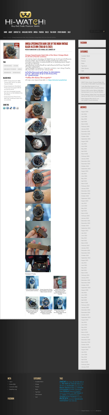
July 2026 (84, 114)
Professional (79, 396)
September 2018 (85, 347)
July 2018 (84, 352)
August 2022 (84, 230)
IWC (60, 395)
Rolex (82, 63)
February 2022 (85, 245)
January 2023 (85, 218)
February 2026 (85, 126)
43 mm (82, 384)
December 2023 (85, 191)
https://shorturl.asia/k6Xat (57, 80)
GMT (72, 393)
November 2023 (85, 193)
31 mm (75, 382)
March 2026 (84, 124)
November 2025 (85, 134)
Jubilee (64, 395)
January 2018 (85, 367)
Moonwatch (77, 395)
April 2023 (84, 210)
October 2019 (85, 315)
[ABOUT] (10, 32)
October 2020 (85, 285)
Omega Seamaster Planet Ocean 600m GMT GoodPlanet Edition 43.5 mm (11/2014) (13, 98)
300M (65, 385)
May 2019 (84, 327)
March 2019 (84, 332)
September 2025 (85, 139)
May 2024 (84, 178)
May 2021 (84, 267)
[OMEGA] (35, 32)
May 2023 (84, 208)
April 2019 (84, 329)
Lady (68, 395)
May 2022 (84, 238)
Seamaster (71, 399)
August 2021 (84, 260)
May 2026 (84, 119)
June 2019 (84, 325)
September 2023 (85, 198)
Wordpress (98, 410)
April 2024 (84, 181)
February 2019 (85, 334)
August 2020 (84, 290)
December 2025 (85, 131)
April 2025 (84, 151)
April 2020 (84, 300)
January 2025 (85, 158)
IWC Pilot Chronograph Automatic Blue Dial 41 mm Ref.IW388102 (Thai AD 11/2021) (13, 93)
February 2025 (85, 156)
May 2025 (84, 149)
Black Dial (64, 388)
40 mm (65, 384)
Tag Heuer (84, 66)
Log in (10, 381)
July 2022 (84, 233)
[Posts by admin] (31, 50)
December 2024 (85, 161)
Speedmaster (7, 72)
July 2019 (84, 322)
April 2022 (84, 240)
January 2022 (85, 248)
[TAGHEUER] (53, 32)
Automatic (70, 386)
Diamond (61, 393)
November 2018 (85, 342)
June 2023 (84, 206)
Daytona (78, 391)
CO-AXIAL (71, 389)
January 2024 (85, 188)
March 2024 (84, 183)
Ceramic (80, 388)
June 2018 (84, 354)
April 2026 (84, 121)
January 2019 (85, 337)
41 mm (71, 384)
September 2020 (85, 287)
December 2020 (85, 280)
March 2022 (84, 243)
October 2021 (85, 255)
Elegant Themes (85, 410)
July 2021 (84, 263)
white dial (74, 400)
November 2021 (85, 253)
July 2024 (84, 173)
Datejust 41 (72, 391)
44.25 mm (16, 65)
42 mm (77, 384)
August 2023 (84, 201)
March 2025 (84, 153)
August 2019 (84, 320)
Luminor (71, 395)
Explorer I (68, 393)
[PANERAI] (41, 32)
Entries (12, 384)
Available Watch (85, 56)
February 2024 (85, 186)
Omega (9, 37)
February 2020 (85, 305)
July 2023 (84, 203)
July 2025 (84, 144)
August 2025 (84, 141)
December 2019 (85, 310)
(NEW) (63, 381)
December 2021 (85, 250)
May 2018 (84, 357)
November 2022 (85, 223)
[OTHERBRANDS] (62, 32)
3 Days (70, 382)
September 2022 (85, 228)
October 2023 (85, 196)
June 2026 (84, 116)
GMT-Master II (78, 393)
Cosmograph (78, 389)
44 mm (62, 386)
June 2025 (84, 146)
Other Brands (85, 68)
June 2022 (84, 235)
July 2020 (84, 292)
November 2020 (85, 282)
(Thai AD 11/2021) (8, 65)
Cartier (75, 387)
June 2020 (84, 295)
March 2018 (84, 362)
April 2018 (84, 359)
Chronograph (64, 389)
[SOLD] (69, 32)
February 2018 (85, 364)
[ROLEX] (47, 32)
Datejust (66, 391)
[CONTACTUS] (17, 32)
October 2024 (85, 166)
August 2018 (84, 349)
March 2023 (84, 213)
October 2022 (85, 225)
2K (67, 382)
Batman (76, 385)
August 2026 (84, 111)
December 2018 (85, 339)
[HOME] (5, 32)
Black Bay (80, 385)
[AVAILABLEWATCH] (27, 32)
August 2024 (84, 171)
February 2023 (85, 215)
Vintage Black (16, 72)
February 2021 (85, 275)
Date (61, 391)
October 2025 (85, 136)
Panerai (83, 61)
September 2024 (85, 168)
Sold (82, 71)
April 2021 (84, 270)
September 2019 (85, 317)
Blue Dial (71, 388)
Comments (13, 386)
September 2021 (85, 258)
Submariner (64, 401)
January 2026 (85, 129)
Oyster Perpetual (71, 397)
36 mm (79, 382)
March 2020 (84, 302)
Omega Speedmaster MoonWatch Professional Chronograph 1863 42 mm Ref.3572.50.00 (12, 87)
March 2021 (84, 272)
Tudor (69, 400)
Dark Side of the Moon (10, 69)
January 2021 (85, 277)
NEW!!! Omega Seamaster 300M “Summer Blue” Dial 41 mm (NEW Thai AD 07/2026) (12, 82)
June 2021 (84, 265)
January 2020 (85, 307)
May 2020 (84, 297)
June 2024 (84, 176)
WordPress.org (13, 389)
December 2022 (85, 220)
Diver (65, 393)
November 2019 (85, 312)
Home (4, 37)
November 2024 (85, 163)
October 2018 (85, 344)
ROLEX (64, 398)
